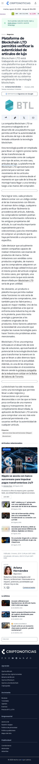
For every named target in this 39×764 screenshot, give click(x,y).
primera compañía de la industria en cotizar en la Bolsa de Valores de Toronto (19, 373)
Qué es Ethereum (8, 680)
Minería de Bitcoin (8, 677)
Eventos (4, 707)
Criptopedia (6, 686)
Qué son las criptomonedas (12, 674)
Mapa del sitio (7, 733)
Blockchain (7, 436)
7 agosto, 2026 (16, 533)
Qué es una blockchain (10, 683)
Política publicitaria (8, 730)
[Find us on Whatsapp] (30, 658)
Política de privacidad (9, 727)
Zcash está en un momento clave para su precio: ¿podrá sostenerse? (22, 628)
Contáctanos (6, 746)
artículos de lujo (9, 163)
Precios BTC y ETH (8, 710)
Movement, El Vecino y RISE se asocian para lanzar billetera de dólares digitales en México (23, 529)
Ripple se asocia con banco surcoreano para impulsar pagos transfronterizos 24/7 (17, 479)
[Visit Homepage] (18, 3)
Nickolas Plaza (8, 486)
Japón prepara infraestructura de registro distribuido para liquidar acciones (23, 614)
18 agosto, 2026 (18, 486)
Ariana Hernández (13, 87)
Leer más (7, 496)
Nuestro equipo (7, 725)
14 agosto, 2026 (16, 509)
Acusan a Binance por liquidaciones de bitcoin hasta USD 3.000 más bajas (23, 603)
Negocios (10, 34)
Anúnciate (5, 748)
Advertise (5, 751)
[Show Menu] (2, 3)
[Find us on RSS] (23, 658)
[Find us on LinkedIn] (20, 658)
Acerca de (5, 722)
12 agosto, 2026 (16, 522)
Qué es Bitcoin (7, 671)
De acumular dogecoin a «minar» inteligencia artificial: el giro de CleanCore (24, 540)
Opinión (4, 704)
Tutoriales (5, 701)
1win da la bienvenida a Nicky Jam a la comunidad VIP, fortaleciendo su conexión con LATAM (23, 517)
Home (3, 34)
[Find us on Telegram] (16, 658)
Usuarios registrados (20, 623)
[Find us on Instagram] (9, 658)
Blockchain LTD (25, 280)
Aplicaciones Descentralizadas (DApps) (17, 433)
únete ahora (12, 23)
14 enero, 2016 (29, 87)
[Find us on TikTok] (27, 658)
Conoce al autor (29, 587)
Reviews (4, 698)
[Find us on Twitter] (5, 658)
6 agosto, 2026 (16, 545)
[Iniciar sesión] (35, 3)
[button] (19, 117)
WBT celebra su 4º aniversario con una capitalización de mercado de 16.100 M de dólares (24, 504)
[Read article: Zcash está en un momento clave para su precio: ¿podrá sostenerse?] (6, 625)
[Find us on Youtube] (13, 658)
